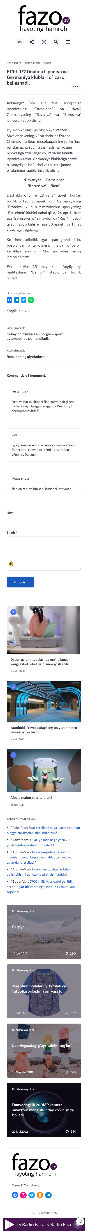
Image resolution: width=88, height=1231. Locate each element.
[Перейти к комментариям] (80, 1221)
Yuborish (21, 582)
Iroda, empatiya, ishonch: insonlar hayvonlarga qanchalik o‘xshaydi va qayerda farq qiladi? (39, 857)
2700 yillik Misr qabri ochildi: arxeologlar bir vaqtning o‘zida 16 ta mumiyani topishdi (41, 886)
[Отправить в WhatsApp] (31, 300)
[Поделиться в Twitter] (23, 300)
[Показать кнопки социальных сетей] (32, 42)
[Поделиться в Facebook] (9, 300)
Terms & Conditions (25, 1185)
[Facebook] (15, 1195)
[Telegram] (48, 1195)
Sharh (12, 532)
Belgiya (18, 926)
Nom (10, 512)
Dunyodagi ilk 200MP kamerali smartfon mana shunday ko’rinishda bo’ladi (43, 1109)
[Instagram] (23, 1195)
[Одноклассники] (40, 1195)
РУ (20, 42)
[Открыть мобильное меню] (68, 42)
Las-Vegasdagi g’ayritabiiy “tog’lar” (42, 1045)
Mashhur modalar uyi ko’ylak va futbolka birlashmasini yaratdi (39, 988)
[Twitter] (31, 1195)
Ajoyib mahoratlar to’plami (31, 797)
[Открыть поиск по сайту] (56, 42)
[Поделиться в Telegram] (16, 300)
